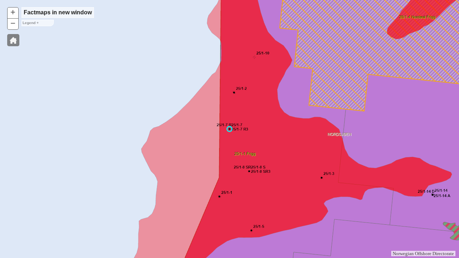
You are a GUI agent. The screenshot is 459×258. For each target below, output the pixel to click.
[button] (13, 40)
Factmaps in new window (58, 12)
